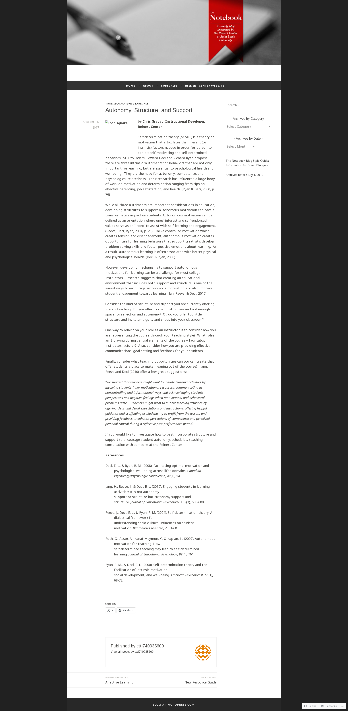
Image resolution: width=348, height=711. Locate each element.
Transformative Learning (126, 103)
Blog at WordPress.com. (174, 704)
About (148, 85)
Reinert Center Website (204, 85)
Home (130, 85)
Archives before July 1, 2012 (244, 175)
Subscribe (169, 85)
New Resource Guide (201, 680)
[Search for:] (248, 105)
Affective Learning (119, 680)
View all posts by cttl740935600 (132, 652)
